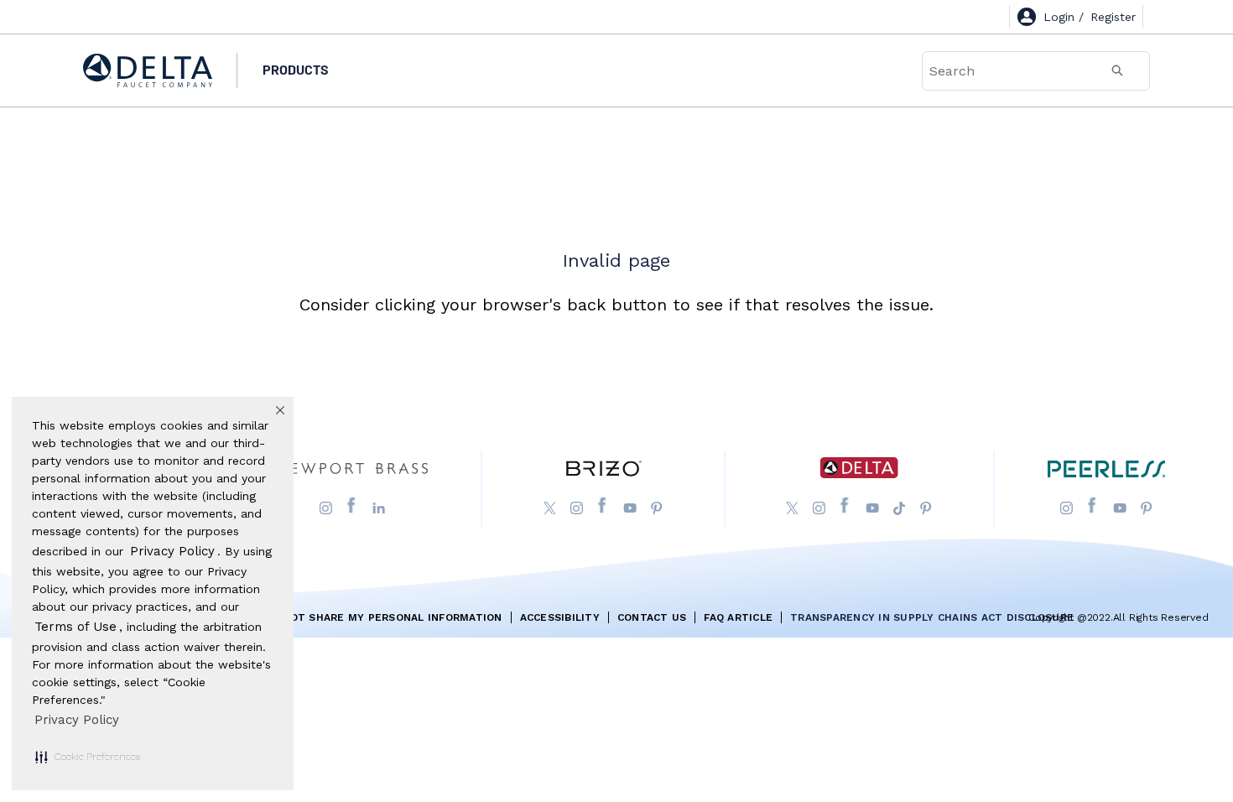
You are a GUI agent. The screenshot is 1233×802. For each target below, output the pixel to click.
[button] (87, 756)
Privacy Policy (76, 719)
